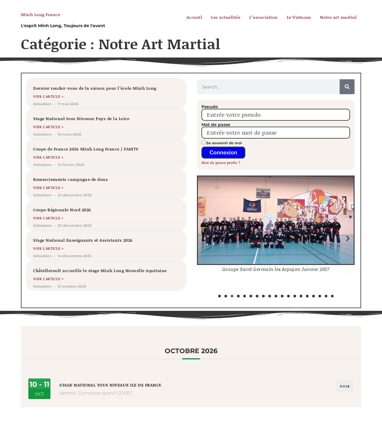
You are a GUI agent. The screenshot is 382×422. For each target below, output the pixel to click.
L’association (263, 17)
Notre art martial (338, 17)
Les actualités (225, 17)
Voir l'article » (48, 96)
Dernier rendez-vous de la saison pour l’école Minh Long (94, 88)
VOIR (345, 386)
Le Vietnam (299, 17)
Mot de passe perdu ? (220, 162)
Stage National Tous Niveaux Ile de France (110, 385)
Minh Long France (40, 14)
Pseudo (209, 107)
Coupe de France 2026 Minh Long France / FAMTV (86, 149)
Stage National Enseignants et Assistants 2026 (83, 240)
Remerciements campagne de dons (70, 179)
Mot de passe (215, 124)
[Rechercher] (347, 86)
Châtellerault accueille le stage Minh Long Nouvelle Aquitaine (100, 270)
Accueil (194, 17)
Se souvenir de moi (223, 143)
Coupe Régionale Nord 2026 (62, 210)
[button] (203, 238)
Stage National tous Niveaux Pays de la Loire (81, 118)
